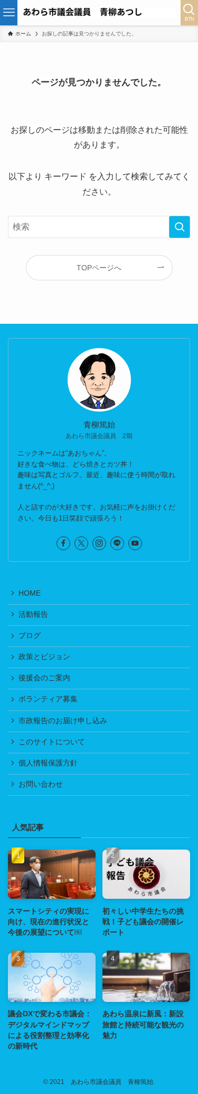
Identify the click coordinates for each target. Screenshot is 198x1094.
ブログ (29, 636)
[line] (117, 543)
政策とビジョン (44, 657)
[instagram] (99, 543)
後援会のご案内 (44, 678)
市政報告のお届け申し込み (62, 721)
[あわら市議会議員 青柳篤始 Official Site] (99, 12)
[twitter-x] (81, 543)
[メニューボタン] (8, 12)
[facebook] (63, 543)
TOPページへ (99, 267)
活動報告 (33, 614)
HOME (29, 593)
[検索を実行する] (179, 227)
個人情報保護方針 (48, 763)
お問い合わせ (40, 784)
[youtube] (135, 543)
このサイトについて (51, 742)
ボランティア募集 (48, 699)
